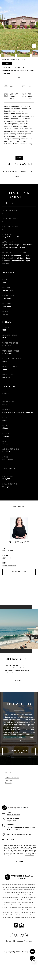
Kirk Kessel (8, 780)
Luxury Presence (24, 941)
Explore (19, 680)
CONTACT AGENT (19, 572)
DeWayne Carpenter (12, 778)
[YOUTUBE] (22, 935)
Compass (24, 887)
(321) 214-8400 (11, 821)
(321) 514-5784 (7, 558)
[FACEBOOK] (11, 935)
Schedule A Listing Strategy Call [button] (19, 751)
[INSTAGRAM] (16, 935)
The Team (8, 783)
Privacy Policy (29, 855)
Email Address (8, 840)
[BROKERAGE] (27, 935)
